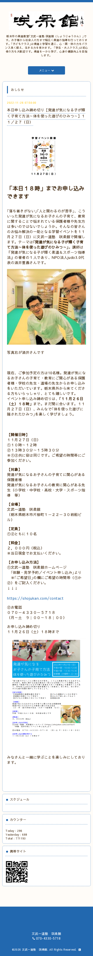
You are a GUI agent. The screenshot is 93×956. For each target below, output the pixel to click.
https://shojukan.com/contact (35, 598)
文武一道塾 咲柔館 (34, 949)
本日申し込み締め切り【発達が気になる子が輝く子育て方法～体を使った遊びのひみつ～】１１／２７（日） (46, 115)
